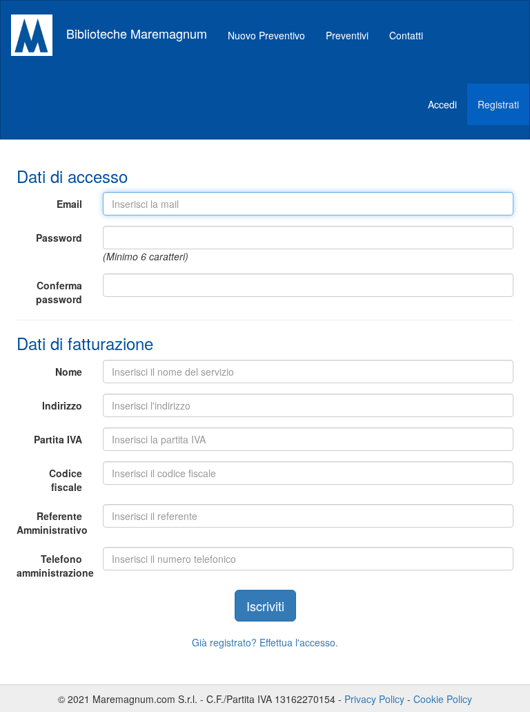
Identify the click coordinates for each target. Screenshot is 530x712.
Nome (68, 371)
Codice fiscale (65, 480)
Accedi (442, 104)
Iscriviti (265, 606)
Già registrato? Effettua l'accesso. (265, 642)
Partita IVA (58, 439)
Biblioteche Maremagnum (135, 33)
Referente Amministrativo (52, 523)
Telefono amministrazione (54, 565)
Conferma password (59, 292)
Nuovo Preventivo (266, 35)
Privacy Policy (374, 699)
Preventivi (347, 35)
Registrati (498, 104)
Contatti (406, 35)
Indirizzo (62, 405)
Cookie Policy (442, 699)
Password (59, 237)
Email (69, 204)
